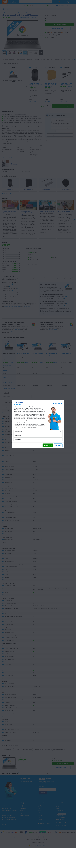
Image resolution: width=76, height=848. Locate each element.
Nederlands (57, 403)
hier (22, 422)
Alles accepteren (48, 445)
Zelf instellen (58, 445)
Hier (14, 427)
